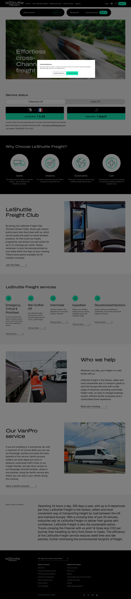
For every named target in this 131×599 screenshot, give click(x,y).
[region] (66, 69)
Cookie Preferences (59, 73)
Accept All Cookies (72, 73)
